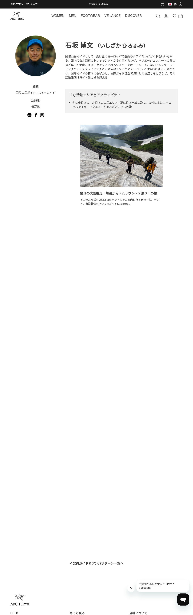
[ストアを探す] (163, 4)
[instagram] (42, 116)
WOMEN (57, 15)
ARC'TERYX (17, 4)
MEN (72, 15)
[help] (180, 4)
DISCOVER (133, 15)
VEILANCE (31, 4)
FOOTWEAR (90, 15)
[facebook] (36, 116)
